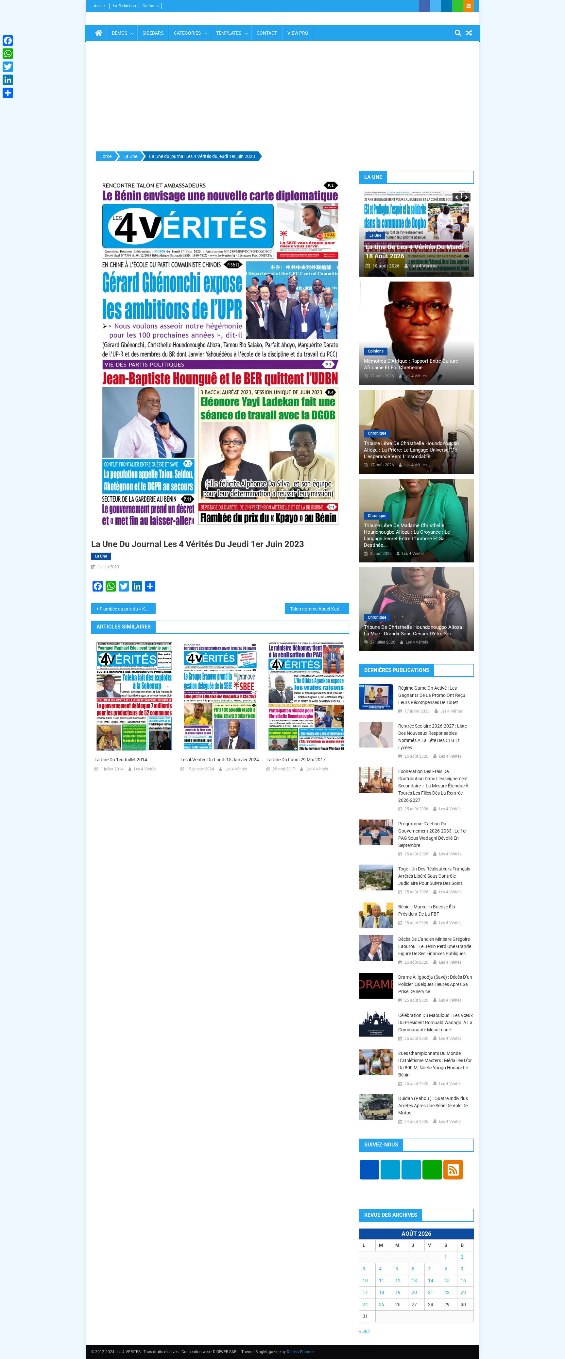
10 (365, 1280)
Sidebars (153, 33)
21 (430, 1292)
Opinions (376, 351)
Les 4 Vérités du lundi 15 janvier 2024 (219, 759)
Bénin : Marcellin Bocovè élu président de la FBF (426, 910)
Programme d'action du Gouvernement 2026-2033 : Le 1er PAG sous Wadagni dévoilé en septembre (432, 834)
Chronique (377, 433)
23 (463, 1292)
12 (398, 1280)
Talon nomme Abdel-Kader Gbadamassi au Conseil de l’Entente (319, 608)
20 (414, 1292)
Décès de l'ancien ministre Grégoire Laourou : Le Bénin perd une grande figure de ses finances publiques (434, 946)
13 (414, 1280)
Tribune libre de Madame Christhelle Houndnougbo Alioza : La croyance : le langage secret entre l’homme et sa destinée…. (407, 535)
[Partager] (7, 92)
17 (365, 1292)
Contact (267, 33)
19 (398, 1292)
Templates (228, 33)
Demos (119, 33)
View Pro (297, 33)
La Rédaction (124, 6)
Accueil (100, 6)
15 (447, 1280)
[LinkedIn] (7, 79)
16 (463, 1280)
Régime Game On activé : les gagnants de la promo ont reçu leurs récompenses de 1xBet (431, 695)
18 (381, 1292)
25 (381, 1304)
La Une (101, 556)
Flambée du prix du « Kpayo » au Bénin (128, 608)
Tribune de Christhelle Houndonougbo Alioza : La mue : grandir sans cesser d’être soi (414, 630)
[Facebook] (7, 40)
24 (365, 1304)
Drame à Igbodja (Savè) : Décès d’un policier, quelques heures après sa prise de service (435, 984)
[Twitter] (7, 66)
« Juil (364, 1331)
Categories (187, 33)
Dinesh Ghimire (300, 1352)
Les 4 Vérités (145, 769)
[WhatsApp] (7, 53)
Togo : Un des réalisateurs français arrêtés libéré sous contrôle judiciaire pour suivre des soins (434, 876)
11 (381, 1280)
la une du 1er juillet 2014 (120, 759)
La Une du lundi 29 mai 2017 (296, 759)
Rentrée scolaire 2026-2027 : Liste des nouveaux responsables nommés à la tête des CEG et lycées (432, 736)
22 (447, 1292)
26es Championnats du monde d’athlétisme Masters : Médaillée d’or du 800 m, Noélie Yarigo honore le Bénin (435, 1064)
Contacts (151, 6)
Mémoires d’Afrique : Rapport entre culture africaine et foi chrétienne (411, 364)
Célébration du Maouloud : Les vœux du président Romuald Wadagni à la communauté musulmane (435, 1022)
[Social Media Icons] (369, 1169)
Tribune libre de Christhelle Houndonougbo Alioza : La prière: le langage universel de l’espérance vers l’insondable (411, 449)
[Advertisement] (282, 96)
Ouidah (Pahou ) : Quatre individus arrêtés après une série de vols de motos (433, 1105)
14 (430, 1280)
